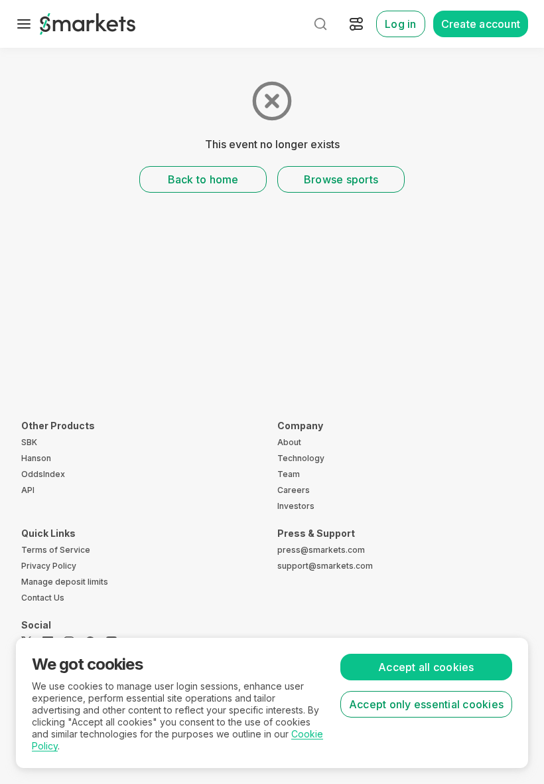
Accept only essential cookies (426, 704)
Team (288, 474)
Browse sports (341, 179)
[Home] (87, 24)
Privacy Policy (48, 566)
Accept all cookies (426, 667)
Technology (300, 458)
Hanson (36, 458)
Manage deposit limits (64, 582)
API (27, 490)
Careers (293, 490)
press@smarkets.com (321, 550)
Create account (481, 24)
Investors (295, 506)
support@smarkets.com (325, 566)
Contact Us (42, 598)
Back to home (203, 179)
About (289, 442)
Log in (401, 24)
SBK (29, 442)
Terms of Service (55, 550)
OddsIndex (43, 474)
